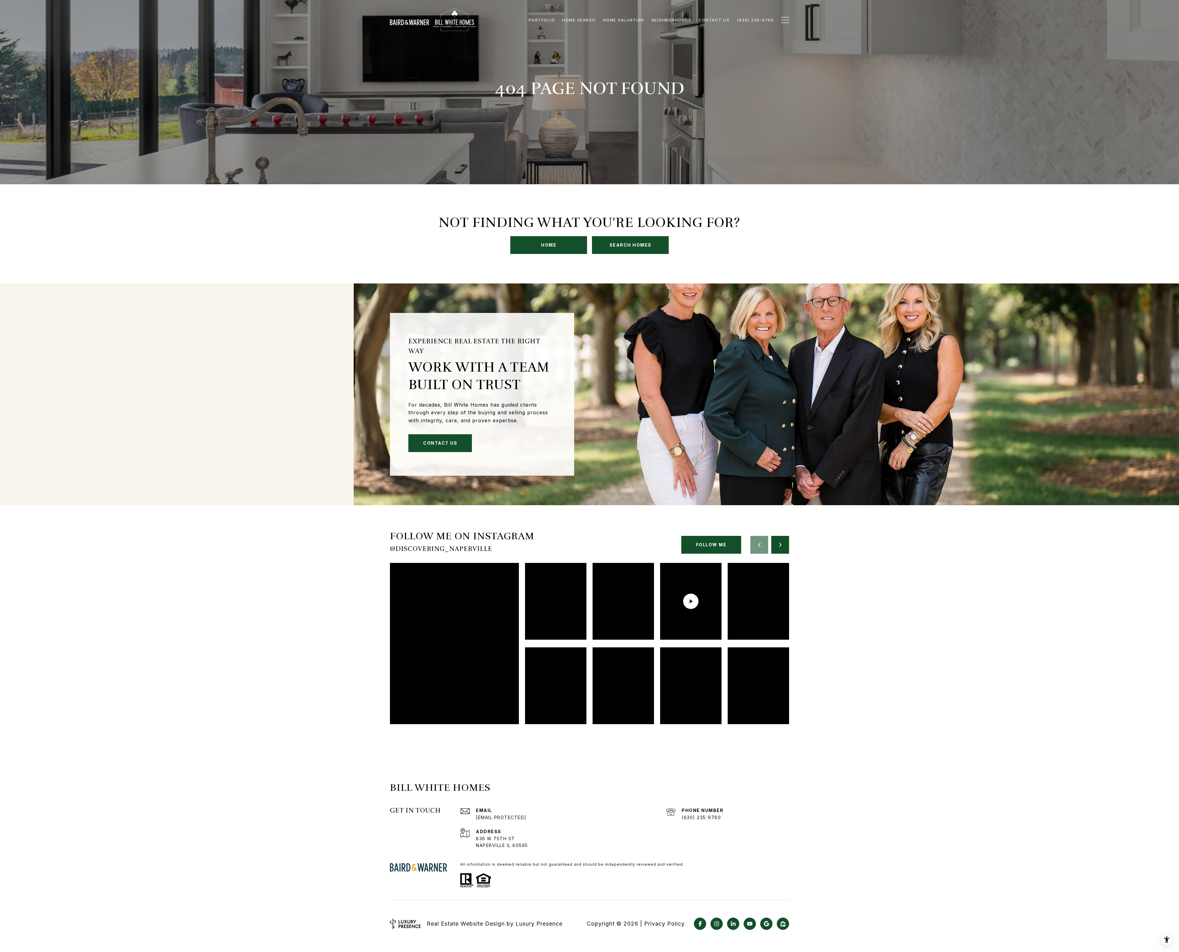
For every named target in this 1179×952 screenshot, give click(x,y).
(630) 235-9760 (701, 817)
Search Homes (630, 245)
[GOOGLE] (766, 924)
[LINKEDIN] (733, 924)
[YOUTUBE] (750, 924)
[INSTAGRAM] (716, 924)
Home (548, 245)
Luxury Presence (539, 923)
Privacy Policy (664, 924)
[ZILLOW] (783, 924)
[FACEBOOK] (700, 924)
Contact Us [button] (440, 443)
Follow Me (711, 544)
